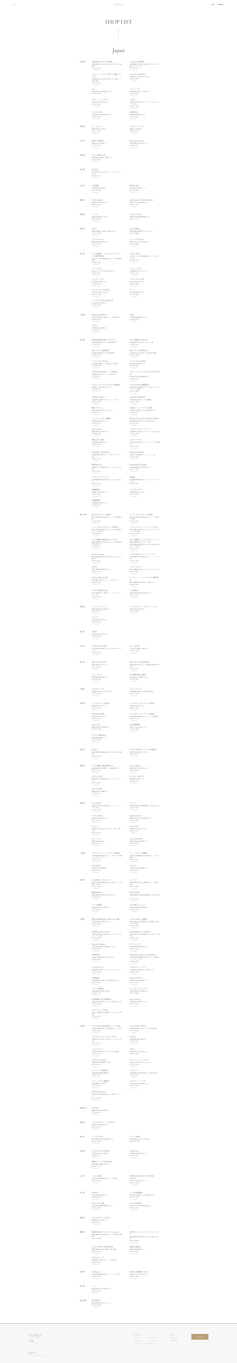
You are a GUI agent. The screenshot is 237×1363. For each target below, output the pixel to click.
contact (201, 1337)
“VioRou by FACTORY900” (144, 1344)
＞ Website (95, 70)
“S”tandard (152, 1338)
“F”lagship (138, 1341)
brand (172, 1335)
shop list (173, 1338)
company (173, 1340)
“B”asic (137, 1338)
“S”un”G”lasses (153, 1341)
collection (137, 1335)
